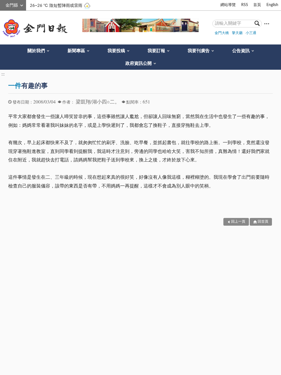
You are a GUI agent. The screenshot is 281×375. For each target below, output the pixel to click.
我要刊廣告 (199, 51)
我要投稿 (116, 51)
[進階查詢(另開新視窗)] (266, 23)
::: (3, 4)
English (272, 5)
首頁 (257, 5)
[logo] (34, 28)
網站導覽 (228, 5)
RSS (244, 5)
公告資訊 (241, 51)
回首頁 (263, 221)
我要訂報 (156, 51)
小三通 (251, 33)
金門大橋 (222, 33)
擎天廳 (237, 33)
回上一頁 (238, 221)
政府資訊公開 (138, 63)
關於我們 (36, 51)
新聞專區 (76, 51)
